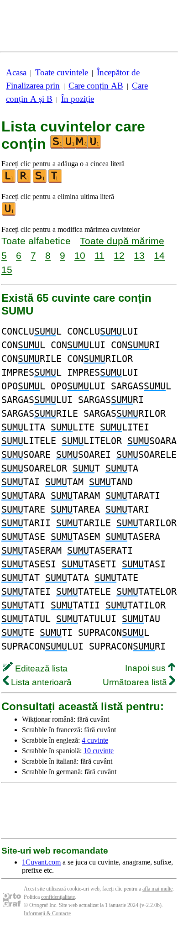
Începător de (118, 72)
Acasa (16, 72)
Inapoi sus (146, 668)
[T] (55, 181)
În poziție (77, 99)
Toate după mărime (122, 241)
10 (79, 255)
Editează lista (40, 668)
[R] (24, 181)
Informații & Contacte (47, 913)
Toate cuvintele (61, 72)
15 (6, 269)
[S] (40, 181)
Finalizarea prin (33, 85)
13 (139, 255)
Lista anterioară (40, 682)
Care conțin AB (95, 85)
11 (99, 255)
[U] (9, 214)
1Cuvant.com (41, 862)
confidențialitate (58, 897)
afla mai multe (157, 889)
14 (159, 255)
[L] (9, 181)
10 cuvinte (99, 751)
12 (119, 255)
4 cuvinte (95, 740)
